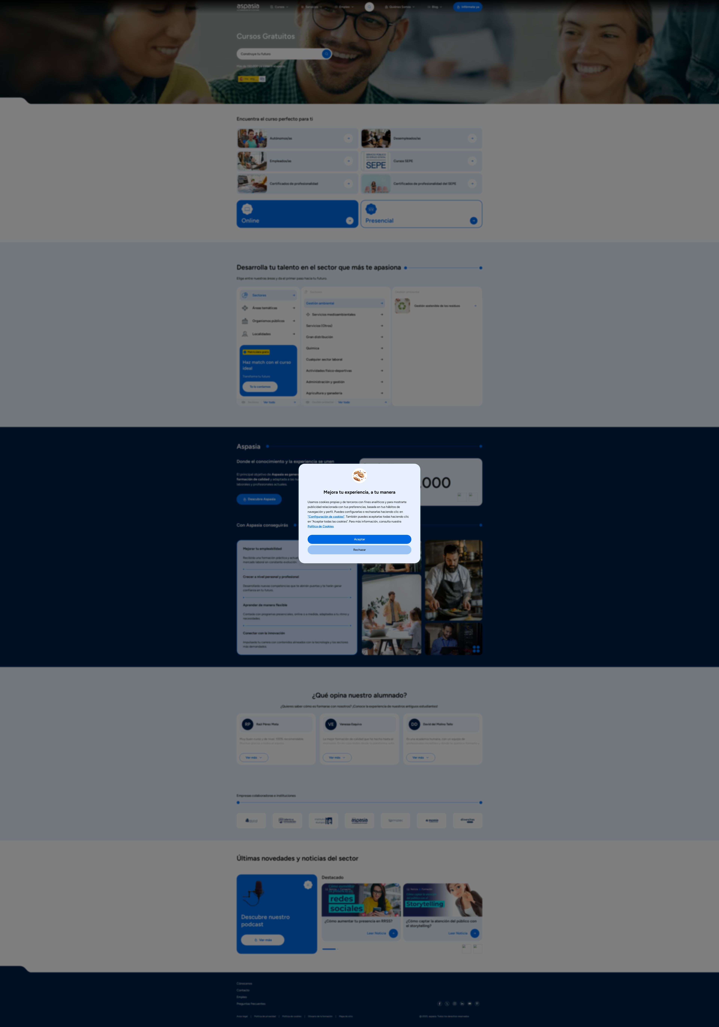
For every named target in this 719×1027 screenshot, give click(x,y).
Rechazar (359, 550)
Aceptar (359, 539)
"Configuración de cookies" (326, 516)
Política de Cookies (320, 526)
